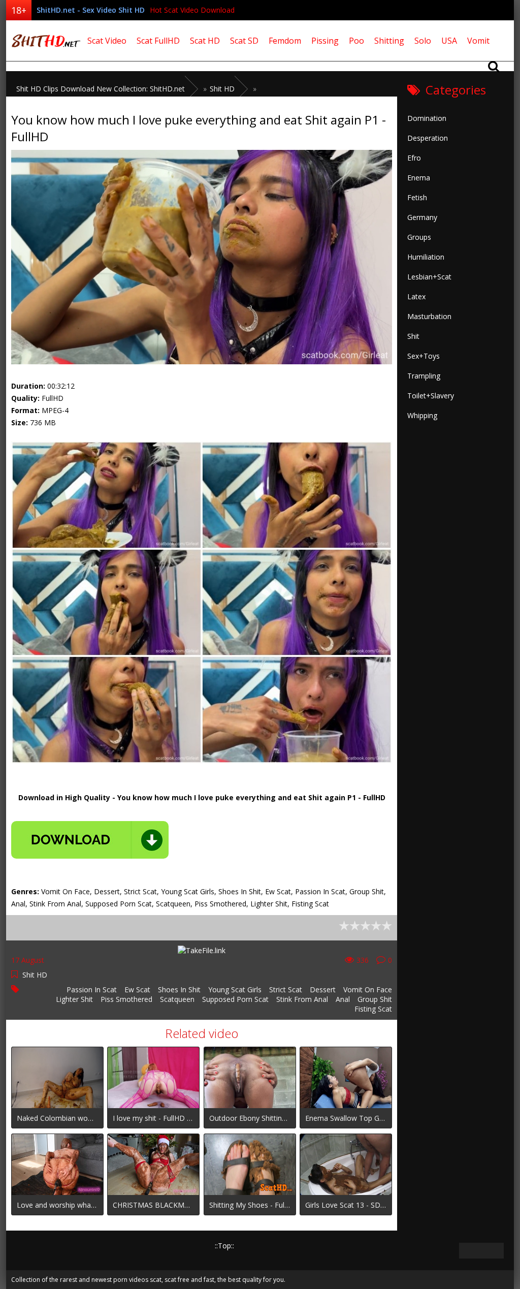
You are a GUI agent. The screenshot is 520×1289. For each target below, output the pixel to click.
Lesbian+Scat (429, 276)
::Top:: (224, 1245)
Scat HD (205, 40)
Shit (413, 336)
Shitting (389, 40)
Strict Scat (285, 989)
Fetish (417, 197)
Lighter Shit (74, 999)
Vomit (478, 40)
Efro (414, 158)
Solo (422, 40)
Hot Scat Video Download (192, 10)
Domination (426, 118)
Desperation (427, 138)
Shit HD (34, 975)
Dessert (323, 989)
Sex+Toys (423, 356)
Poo (356, 40)
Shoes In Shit (179, 989)
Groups (419, 237)
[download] (90, 840)
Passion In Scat (92, 989)
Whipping (422, 415)
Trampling (423, 376)
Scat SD (244, 40)
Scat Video (106, 40)
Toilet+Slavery (430, 395)
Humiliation (425, 257)
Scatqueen (177, 999)
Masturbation (429, 316)
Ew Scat (137, 989)
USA (449, 40)
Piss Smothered (126, 999)
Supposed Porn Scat (235, 999)
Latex (416, 296)
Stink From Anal (302, 999)
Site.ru (44, 40)
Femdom (285, 40)
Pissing (325, 40)
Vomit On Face (367, 989)
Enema (418, 177)
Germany (422, 217)
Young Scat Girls (235, 989)
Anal (343, 999)
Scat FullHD (158, 40)
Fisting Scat (373, 1009)
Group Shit (375, 999)
